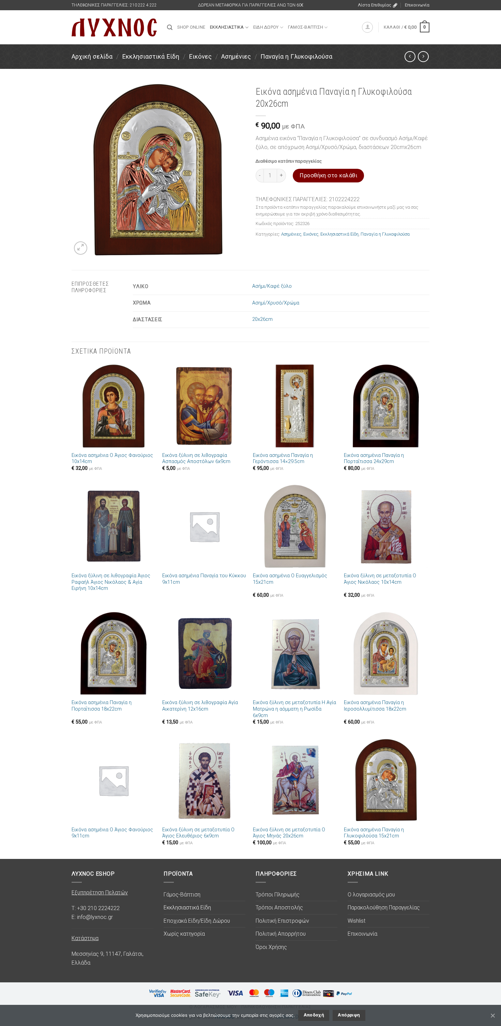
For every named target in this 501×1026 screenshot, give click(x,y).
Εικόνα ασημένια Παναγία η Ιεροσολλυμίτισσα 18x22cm (375, 706)
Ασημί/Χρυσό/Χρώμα (275, 303)
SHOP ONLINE (191, 27)
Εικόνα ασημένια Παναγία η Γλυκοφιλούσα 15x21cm (374, 833)
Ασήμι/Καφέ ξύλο (272, 286)
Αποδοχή (314, 1014)
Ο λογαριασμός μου (371, 894)
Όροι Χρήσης (271, 947)
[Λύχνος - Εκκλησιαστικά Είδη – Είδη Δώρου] (114, 27)
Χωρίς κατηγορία (184, 934)
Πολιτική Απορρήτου (281, 934)
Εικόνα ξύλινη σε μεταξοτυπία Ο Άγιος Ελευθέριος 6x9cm (198, 833)
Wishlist (356, 921)
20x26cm (262, 319)
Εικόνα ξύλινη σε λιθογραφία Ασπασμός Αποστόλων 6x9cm (196, 458)
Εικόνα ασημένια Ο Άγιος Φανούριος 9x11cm (112, 833)
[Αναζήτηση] (169, 27)
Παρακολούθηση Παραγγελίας (384, 907)
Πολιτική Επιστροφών (282, 921)
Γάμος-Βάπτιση (182, 894)
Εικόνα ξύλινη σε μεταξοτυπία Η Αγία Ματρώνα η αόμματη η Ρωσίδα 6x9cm (294, 709)
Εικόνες (200, 56)
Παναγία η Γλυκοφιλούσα (296, 56)
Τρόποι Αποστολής (279, 907)
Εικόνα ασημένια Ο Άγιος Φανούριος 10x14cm (112, 458)
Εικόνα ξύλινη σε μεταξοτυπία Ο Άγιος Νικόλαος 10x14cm (380, 579)
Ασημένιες (236, 56)
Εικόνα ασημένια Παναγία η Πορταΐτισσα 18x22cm (102, 706)
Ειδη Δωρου (266, 27)
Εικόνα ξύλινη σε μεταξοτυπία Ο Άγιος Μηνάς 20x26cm (289, 833)
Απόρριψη (349, 1014)
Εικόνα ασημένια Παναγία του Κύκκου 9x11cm (204, 579)
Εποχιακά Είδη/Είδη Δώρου (197, 921)
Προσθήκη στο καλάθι (328, 175)
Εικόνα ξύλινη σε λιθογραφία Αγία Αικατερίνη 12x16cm (200, 706)
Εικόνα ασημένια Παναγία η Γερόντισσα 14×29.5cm (283, 458)
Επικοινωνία (417, 5)
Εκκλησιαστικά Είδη (150, 56)
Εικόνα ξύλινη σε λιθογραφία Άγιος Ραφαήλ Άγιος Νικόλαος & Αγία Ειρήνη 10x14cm (111, 582)
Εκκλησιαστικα (227, 27)
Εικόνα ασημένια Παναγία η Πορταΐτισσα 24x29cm (374, 458)
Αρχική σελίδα (92, 56)
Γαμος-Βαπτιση (305, 27)
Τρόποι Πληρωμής (278, 894)
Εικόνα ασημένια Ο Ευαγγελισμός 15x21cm (290, 579)
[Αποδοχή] (492, 1015)
